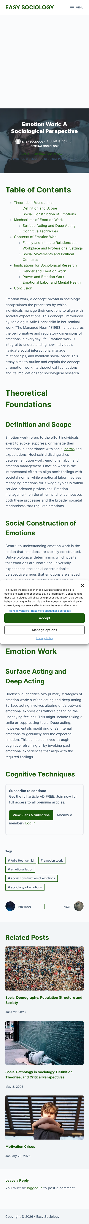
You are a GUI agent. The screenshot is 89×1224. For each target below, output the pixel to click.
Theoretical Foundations (33, 202)
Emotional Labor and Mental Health (52, 282)
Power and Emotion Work (43, 277)
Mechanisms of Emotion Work (38, 219)
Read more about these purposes (51, 610)
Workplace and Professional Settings (53, 248)
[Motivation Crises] (44, 1117)
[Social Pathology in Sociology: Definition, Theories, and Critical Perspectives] (44, 1043)
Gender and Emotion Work (44, 271)
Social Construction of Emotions (49, 214)
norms (69, 449)
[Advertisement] (44, 61)
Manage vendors (19, 610)
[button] (82, 585)
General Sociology (44, 146)
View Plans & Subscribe (31, 815)
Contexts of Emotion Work (36, 237)
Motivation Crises (20, 1146)
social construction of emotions (31, 878)
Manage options (44, 630)
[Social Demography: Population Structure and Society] (44, 968)
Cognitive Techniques (40, 231)
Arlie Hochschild (21, 860)
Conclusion (23, 288)
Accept (44, 618)
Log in (30, 823)
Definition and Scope (40, 208)
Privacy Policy (44, 638)
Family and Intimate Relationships (50, 242)
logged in (34, 1188)
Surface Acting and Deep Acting (49, 225)
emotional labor (20, 869)
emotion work (52, 860)
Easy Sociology (29, 7)
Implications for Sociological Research (45, 265)
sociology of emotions (25, 887)
